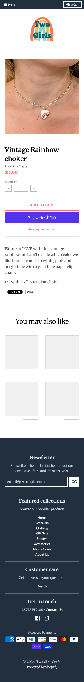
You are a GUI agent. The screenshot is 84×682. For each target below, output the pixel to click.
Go (74, 482)
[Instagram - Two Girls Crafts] (46, 618)
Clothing (42, 528)
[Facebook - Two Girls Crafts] (38, 618)
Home (42, 518)
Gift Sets (42, 533)
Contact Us (54, 610)
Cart (74, 4)
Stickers (42, 538)
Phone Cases (42, 549)
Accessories (42, 544)
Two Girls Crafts (16, 166)
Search (42, 586)
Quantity (11, 182)
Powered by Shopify (42, 667)
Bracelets (42, 523)
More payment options (42, 229)
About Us (42, 554)
